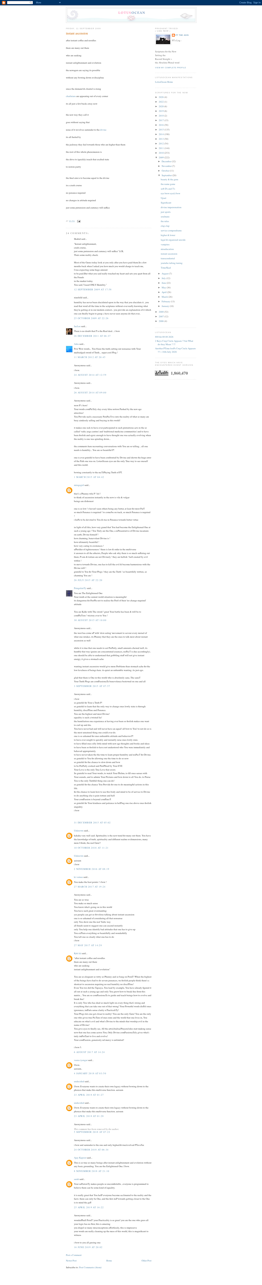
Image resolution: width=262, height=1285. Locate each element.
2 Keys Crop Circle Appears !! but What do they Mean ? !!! (174, 342)
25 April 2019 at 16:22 (89, 1207)
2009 (161, 157)
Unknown (78, 830)
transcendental (168, 258)
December (167, 161)
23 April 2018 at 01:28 (89, 1116)
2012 (161, 143)
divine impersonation (171, 207)
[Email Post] (78, 221)
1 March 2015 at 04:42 (89, 477)
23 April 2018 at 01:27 (89, 1094)
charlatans (71, 96)
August (165, 273)
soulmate (165, 216)
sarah (76, 1179)
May (164, 287)
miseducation (167, 249)
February (166, 301)
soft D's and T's (168, 188)
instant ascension (77, 33)
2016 (161, 124)
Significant (166, 202)
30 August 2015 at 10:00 (90, 620)
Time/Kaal (166, 267)
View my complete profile (170, 68)
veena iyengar (81, 1060)
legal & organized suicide (173, 239)
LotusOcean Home (164, 81)
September (167, 175)
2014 (161, 134)
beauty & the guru (169, 179)
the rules (165, 221)
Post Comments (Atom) (90, 1267)
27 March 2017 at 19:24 (90, 886)
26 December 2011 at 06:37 (92, 335)
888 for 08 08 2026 (164, 336)
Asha (76, 344)
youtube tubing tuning (172, 263)
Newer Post (71, 1260)
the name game (168, 184)
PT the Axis (182, 35)
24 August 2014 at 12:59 (90, 374)
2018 (161, 115)
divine (103, 129)
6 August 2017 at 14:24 (89, 1052)
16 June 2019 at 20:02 (88, 1247)
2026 (161, 97)
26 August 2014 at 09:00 (90, 392)
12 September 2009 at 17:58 (93, 289)
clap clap (165, 225)
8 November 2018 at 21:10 (91, 1171)
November (167, 166)
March (165, 296)
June (164, 282)
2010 (161, 152)
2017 (161, 120)
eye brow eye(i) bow (170, 193)
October (166, 170)
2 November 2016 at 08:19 (91, 869)
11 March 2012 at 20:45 (90, 357)
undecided (79, 1081)
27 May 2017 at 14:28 (88, 945)
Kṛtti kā (77, 953)
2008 (161, 311)
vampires (165, 244)
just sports (166, 211)
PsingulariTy (80, 588)
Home (109, 1260)
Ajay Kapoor (80, 1157)
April (164, 292)
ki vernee (78, 877)
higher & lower (168, 235)
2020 (161, 106)
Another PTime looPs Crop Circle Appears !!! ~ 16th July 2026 (175, 350)
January (166, 306)
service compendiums (171, 230)
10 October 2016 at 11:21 (91, 847)
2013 (161, 138)
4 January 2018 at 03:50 (90, 1073)
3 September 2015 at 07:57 (92, 686)
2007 (161, 316)
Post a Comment (74, 1255)
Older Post (146, 1260)
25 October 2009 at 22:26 (91, 318)
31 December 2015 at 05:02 (92, 822)
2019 (161, 111)
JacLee (77, 326)
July (164, 278)
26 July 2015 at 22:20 (88, 580)
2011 (161, 148)
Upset (163, 198)
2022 (161, 101)
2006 (161, 321)
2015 (161, 129)
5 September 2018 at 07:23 (92, 1132)
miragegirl (79, 485)
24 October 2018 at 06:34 (91, 1149)
